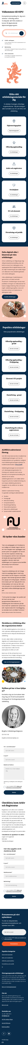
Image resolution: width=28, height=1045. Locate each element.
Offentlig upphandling (8, 961)
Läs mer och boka (14, 348)
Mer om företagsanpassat (12, 662)
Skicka (14, 792)
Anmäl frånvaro (6, 1023)
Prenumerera (14, 944)
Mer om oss (5, 1005)
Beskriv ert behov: (9, 765)
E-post (6, 756)
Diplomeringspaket (14, 130)
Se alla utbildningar (10, 297)
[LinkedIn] (9, 1033)
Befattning (7, 881)
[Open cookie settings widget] (3, 1042)
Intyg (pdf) (18, 465)
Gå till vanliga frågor (7, 1019)
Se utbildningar (14, 152)
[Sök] (21, 33)
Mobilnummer (8, 872)
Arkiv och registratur (7, 957)
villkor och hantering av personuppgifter (14, 787)
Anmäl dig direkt (16, 3)
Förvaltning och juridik (8, 964)
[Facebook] (4, 1033)
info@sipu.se (5, 1016)
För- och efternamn (10, 746)
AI (2, 967)
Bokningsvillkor (6, 1027)
